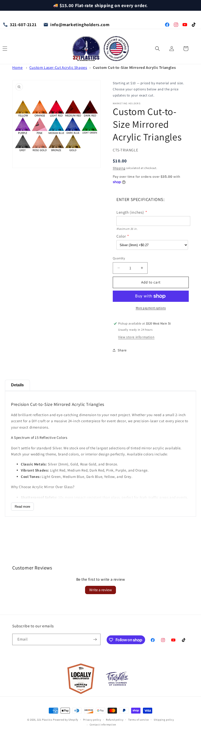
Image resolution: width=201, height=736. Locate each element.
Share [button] (122, 350)
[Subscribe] (94, 639)
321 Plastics (44, 719)
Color (121, 236)
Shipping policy (164, 719)
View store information (136, 337)
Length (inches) (130, 212)
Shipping (119, 168)
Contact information (103, 724)
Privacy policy (92, 719)
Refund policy (114, 719)
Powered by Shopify (65, 719)
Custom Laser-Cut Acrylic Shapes (58, 67)
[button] (157, 48)
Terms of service (138, 719)
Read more (22, 506)
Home (17, 67)
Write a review (100, 589)
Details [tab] (17, 385)
